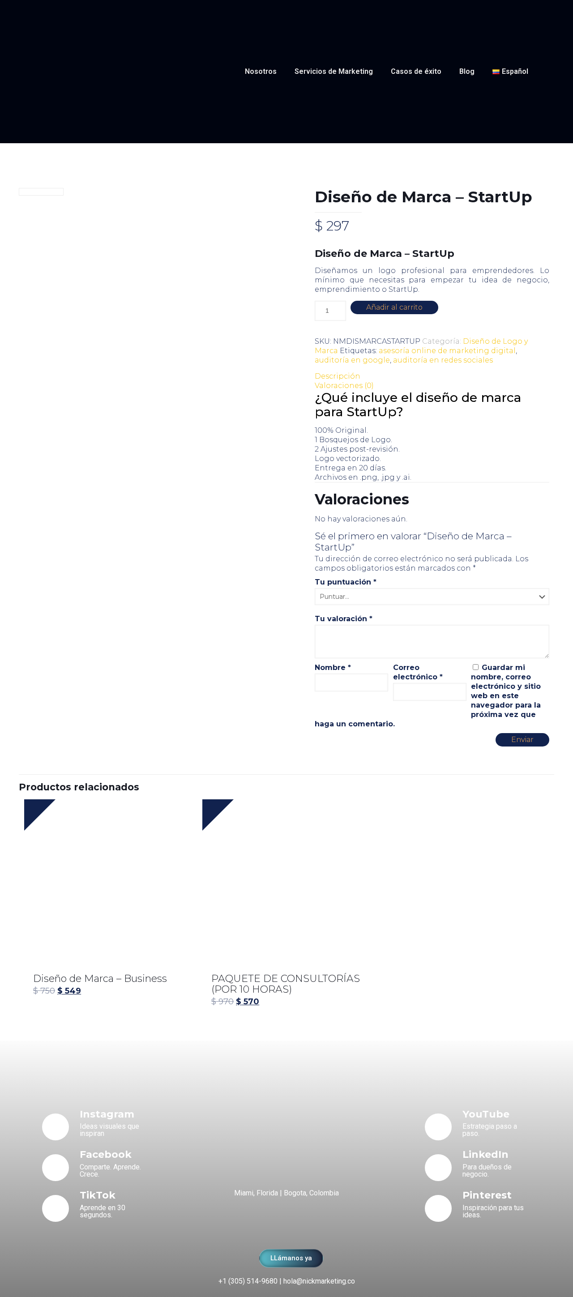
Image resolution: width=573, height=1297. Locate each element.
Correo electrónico (418, 672)
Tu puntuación (345, 582)
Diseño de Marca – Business (100, 979)
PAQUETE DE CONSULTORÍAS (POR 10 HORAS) (285, 984)
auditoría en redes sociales (443, 360)
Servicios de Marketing (334, 71)
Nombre (333, 667)
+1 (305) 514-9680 (248, 1281)
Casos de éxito (416, 71)
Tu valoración (343, 618)
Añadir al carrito (394, 307)
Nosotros (261, 71)
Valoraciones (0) (344, 385)
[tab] (432, 376)
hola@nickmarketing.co (319, 1281)
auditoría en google (352, 360)
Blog (467, 71)
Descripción (337, 376)
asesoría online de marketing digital (447, 350)
